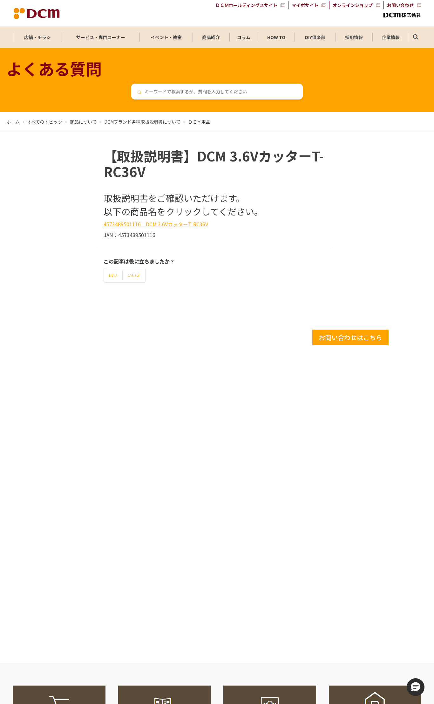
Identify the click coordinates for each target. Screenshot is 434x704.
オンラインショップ (353, 5)
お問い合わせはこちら (350, 337)
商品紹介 (211, 37)
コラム (243, 37)
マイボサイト (305, 5)
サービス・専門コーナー (100, 37)
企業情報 (391, 37)
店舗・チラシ (37, 37)
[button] (415, 687)
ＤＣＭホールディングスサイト (246, 5)
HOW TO (276, 37)
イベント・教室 (166, 37)
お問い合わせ (400, 5)
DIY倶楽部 (315, 37)
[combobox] (217, 91)
